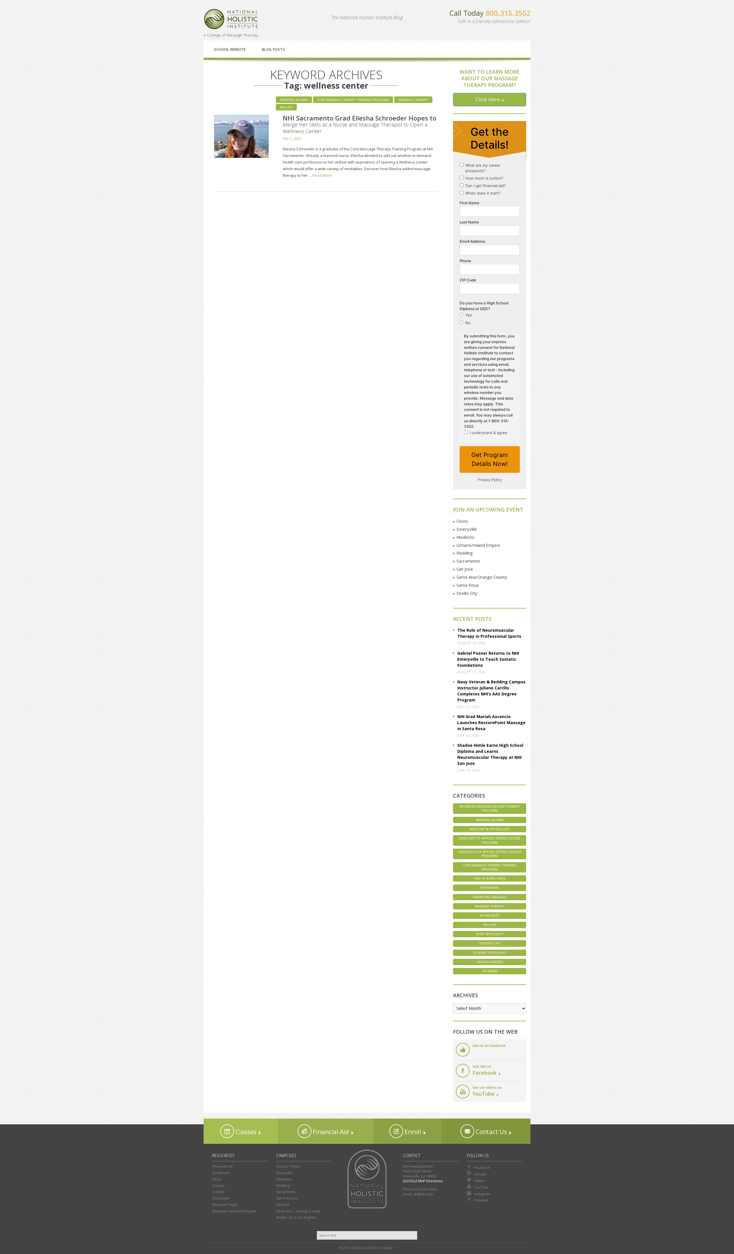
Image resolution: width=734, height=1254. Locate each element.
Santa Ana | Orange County (298, 1211)
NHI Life (286, 107)
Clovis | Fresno (288, 1166)
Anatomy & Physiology (489, 829)
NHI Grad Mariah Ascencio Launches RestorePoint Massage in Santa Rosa (491, 722)
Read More (322, 175)
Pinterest (481, 1200)
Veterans (489, 971)
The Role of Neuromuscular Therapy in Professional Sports (489, 633)
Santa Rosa (467, 585)
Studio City (466, 593)
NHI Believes (489, 915)
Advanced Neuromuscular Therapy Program (490, 808)
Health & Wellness (489, 878)
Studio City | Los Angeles (296, 1217)
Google (480, 1174)
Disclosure (220, 1198)
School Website (230, 49)
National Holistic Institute (231, 19)
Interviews (490, 887)
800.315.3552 (508, 13)
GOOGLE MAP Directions (423, 1181)
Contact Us (490, 1132)
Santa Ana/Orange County (481, 577)
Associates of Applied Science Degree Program (489, 853)
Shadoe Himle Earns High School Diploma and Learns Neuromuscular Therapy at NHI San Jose (490, 754)
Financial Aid (330, 1132)
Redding (464, 553)
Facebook (482, 1167)
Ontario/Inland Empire (478, 545)
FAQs (216, 1179)
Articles (218, 1191)
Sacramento (468, 561)
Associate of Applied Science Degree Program (489, 840)
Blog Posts (273, 49)
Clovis (462, 521)
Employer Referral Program (234, 1211)
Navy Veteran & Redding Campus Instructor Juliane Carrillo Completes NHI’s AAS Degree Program (491, 691)
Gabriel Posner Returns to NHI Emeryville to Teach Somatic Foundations (488, 659)
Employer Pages (225, 1204)
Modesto (465, 537)
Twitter (479, 1180)
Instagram (482, 1193)
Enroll (412, 1132)
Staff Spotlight (489, 934)
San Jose (464, 569)
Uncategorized (490, 962)
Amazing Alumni (294, 100)
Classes (245, 1132)
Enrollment (221, 1173)
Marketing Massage (490, 897)
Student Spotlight (489, 952)
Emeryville (466, 529)
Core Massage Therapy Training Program (353, 100)
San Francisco (287, 1198)
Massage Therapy (413, 100)
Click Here (487, 99)
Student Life (489, 943)
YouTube (481, 1187)
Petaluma (283, 1179)
